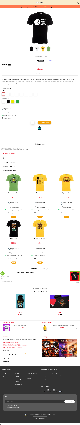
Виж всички (6, 361)
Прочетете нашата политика (40, 416)
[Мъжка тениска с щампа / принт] (45, 327)
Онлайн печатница (19, 384)
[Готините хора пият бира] (40, 237)
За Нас (4, 376)
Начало (2, 9)
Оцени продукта (38, 56)
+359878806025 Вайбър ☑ (54, 376)
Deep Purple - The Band (20, 325)
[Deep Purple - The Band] (6, 327)
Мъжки (6, 9)
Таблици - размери (9, 162)
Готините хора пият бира (40, 238)
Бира (15, 9)
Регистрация (6, 383)
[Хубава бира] (14, 237)
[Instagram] (46, 382)
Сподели (41, 60)
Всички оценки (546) (40, 288)
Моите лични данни (40, 418)
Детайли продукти (9, 166)
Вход (4, 379)
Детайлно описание (9, 170)
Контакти (17, 376)
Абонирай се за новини (9, 358)
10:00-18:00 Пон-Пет (53, 379)
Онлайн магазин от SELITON (40, 421)
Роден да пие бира (13, 193)
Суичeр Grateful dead (59, 310)
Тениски (11, 9)
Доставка (6, 158)
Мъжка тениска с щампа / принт (63, 325)
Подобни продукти (9, 153)
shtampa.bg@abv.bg (52, 373)
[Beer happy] (40, 44)
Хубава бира (13, 238)
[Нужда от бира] (40, 191)
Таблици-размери (8, 90)
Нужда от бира (40, 193)
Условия (17, 373)
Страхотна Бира (66, 193)
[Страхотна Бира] (66, 191)
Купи (13, 216)
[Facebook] (43, 382)
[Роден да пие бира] (14, 191)
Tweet (50, 60)
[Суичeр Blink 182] (20, 301)
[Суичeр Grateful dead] (60, 301)
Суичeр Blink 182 (20, 310)
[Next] (78, 305)
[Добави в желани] (76, 107)
